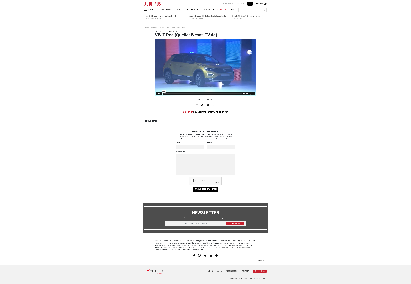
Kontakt (245, 271)
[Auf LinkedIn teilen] (208, 104)
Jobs (242, 4)
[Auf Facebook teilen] (197, 105)
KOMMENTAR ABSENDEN (205, 189)
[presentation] (265, 18)
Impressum (233, 278)
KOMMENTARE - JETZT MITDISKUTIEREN (205, 112)
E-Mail (178, 143)
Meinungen (166, 10)
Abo (250, 4)
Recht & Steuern (180, 10)
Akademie (195, 10)
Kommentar (180, 152)
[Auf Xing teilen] (213, 104)
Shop (237, 4)
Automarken (208, 10)
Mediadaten (231, 271)
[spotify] (216, 255)
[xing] (205, 255)
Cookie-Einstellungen (260, 278)
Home (146, 28)
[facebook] (194, 255)
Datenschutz (248, 278)
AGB (240, 278)
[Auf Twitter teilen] (202, 104)
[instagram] (199, 255)
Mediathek (221, 10)
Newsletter (228, 4)
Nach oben (260, 260)
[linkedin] (211, 255)
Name (209, 143)
